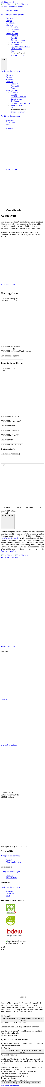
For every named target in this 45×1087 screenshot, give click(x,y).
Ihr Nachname (11, 421)
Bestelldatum (10, 346)
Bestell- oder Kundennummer (17, 351)
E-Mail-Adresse (11, 444)
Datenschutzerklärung (9, 551)
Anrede (8, 368)
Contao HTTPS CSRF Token (15, 1023)
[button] (22, 948)
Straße (8, 426)
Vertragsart (9, 299)
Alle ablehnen (35, 1083)
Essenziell (7, 1016)
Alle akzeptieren (23, 1083)
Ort (7, 440)
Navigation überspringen (10, 71)
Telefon (4, 449)
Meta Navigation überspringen (12, 6)
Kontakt (9, 860)
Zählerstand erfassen (13, 862)
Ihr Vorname (10, 416)
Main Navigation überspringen (12, 14)
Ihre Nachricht (6, 454)
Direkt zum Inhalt (7, 2)
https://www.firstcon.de (10, 538)
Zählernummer (7, 356)
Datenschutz (10, 122)
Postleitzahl (10, 435)
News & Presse (11, 878)
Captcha (8, 511)
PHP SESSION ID (11, 1035)
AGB (8, 124)
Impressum (10, 120)
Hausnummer (10, 430)
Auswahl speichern (8, 1083)
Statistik (7, 1048)
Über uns (9, 876)
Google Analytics (10, 1055)
